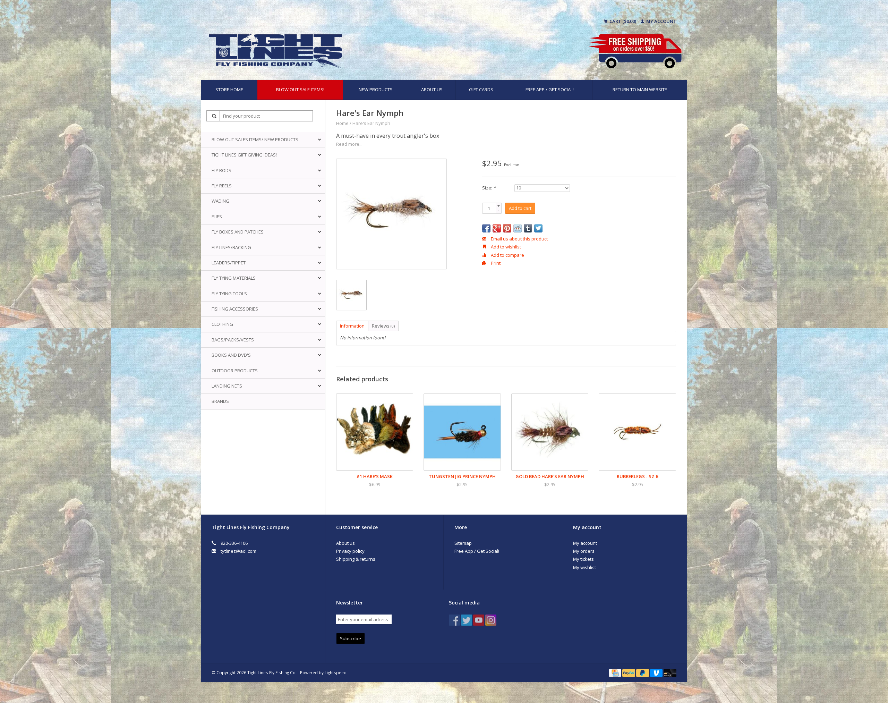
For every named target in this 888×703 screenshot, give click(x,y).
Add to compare (507, 255)
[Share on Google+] (497, 228)
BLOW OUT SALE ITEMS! (300, 89)
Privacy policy (350, 551)
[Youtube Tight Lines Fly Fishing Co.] (478, 620)
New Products (376, 89)
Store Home (229, 89)
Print (495, 263)
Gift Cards (481, 89)
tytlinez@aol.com (238, 551)
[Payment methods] (615, 672)
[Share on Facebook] (486, 228)
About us (432, 89)
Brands (220, 401)
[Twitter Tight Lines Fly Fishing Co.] (466, 620)
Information (352, 326)
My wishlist (584, 567)
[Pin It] (507, 228)
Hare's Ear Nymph (371, 123)
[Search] (214, 116)
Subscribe (350, 638)
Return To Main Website (640, 89)
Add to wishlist (505, 247)
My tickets (583, 559)
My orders (584, 551)
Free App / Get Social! (550, 89)
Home (342, 123)
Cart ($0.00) (622, 21)
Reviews (383, 326)
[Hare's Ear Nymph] (391, 214)
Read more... (349, 144)
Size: (489, 188)
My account (660, 21)
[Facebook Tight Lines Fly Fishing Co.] (454, 620)
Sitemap (463, 543)
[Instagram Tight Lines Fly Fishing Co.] (490, 620)
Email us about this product (519, 239)
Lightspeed (336, 672)
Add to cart (520, 208)
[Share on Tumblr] (528, 228)
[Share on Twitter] (538, 228)
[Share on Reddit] (517, 228)
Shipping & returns (355, 559)
